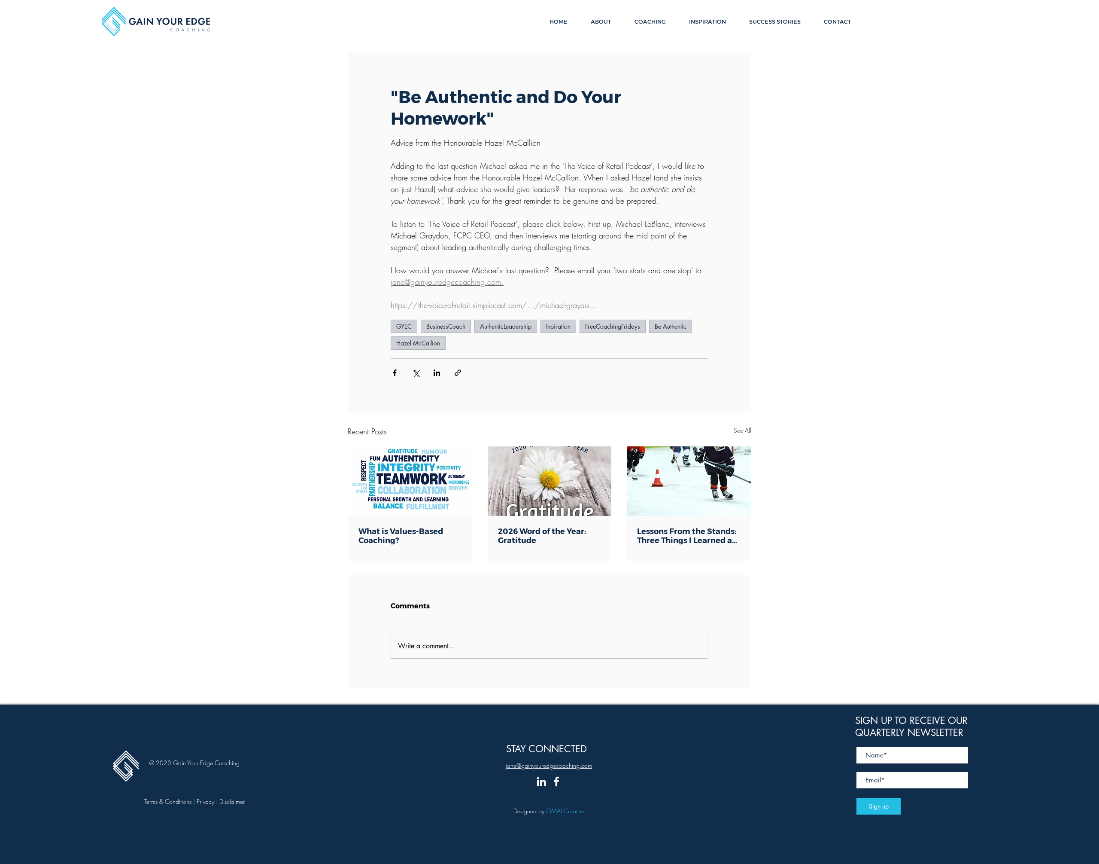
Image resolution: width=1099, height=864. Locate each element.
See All (742, 430)
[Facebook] (556, 781)
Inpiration (558, 326)
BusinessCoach (445, 326)
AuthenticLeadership (505, 326)
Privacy (206, 801)
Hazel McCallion (418, 343)
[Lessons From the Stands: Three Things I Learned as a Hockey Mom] (689, 481)
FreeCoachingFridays (612, 326)
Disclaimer (232, 801)
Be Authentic (670, 326)
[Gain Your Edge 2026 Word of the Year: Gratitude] (550, 481)
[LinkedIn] (541, 781)
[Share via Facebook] (395, 373)
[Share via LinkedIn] (437, 373)
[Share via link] (458, 373)
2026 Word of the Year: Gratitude (542, 535)
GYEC (404, 326)
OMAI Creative (565, 811)
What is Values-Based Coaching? (400, 535)
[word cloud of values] (410, 481)
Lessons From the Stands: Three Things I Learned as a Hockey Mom (686, 535)
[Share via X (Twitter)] (416, 373)
